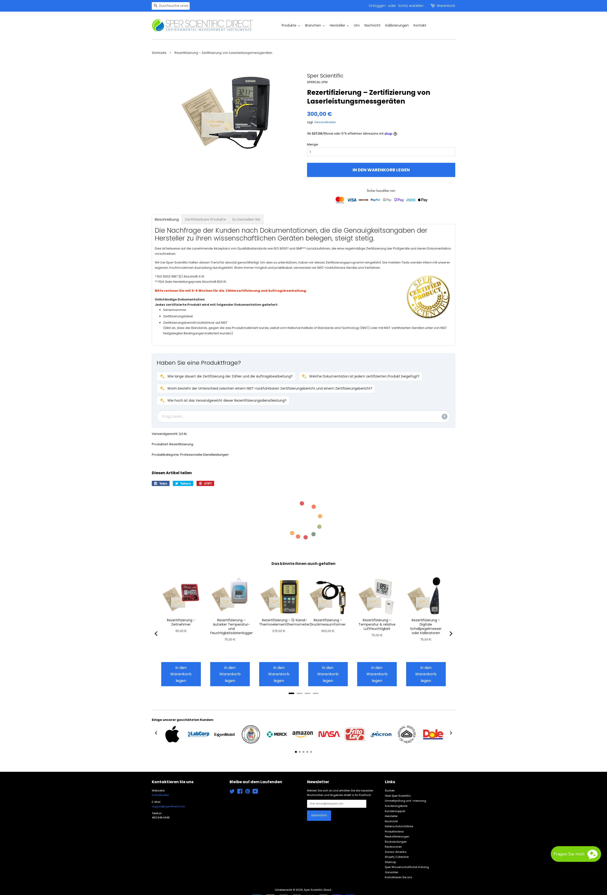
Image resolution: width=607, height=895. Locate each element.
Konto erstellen (410, 5)
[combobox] (171, 6)
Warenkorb (446, 5)
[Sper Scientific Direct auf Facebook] (240, 792)
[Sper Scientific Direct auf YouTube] (255, 792)
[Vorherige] (156, 633)
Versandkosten (325, 122)
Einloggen (377, 5)
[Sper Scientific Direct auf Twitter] (232, 792)
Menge (312, 144)
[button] (226, 376)
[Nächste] (450, 633)
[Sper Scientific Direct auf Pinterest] (247, 792)
